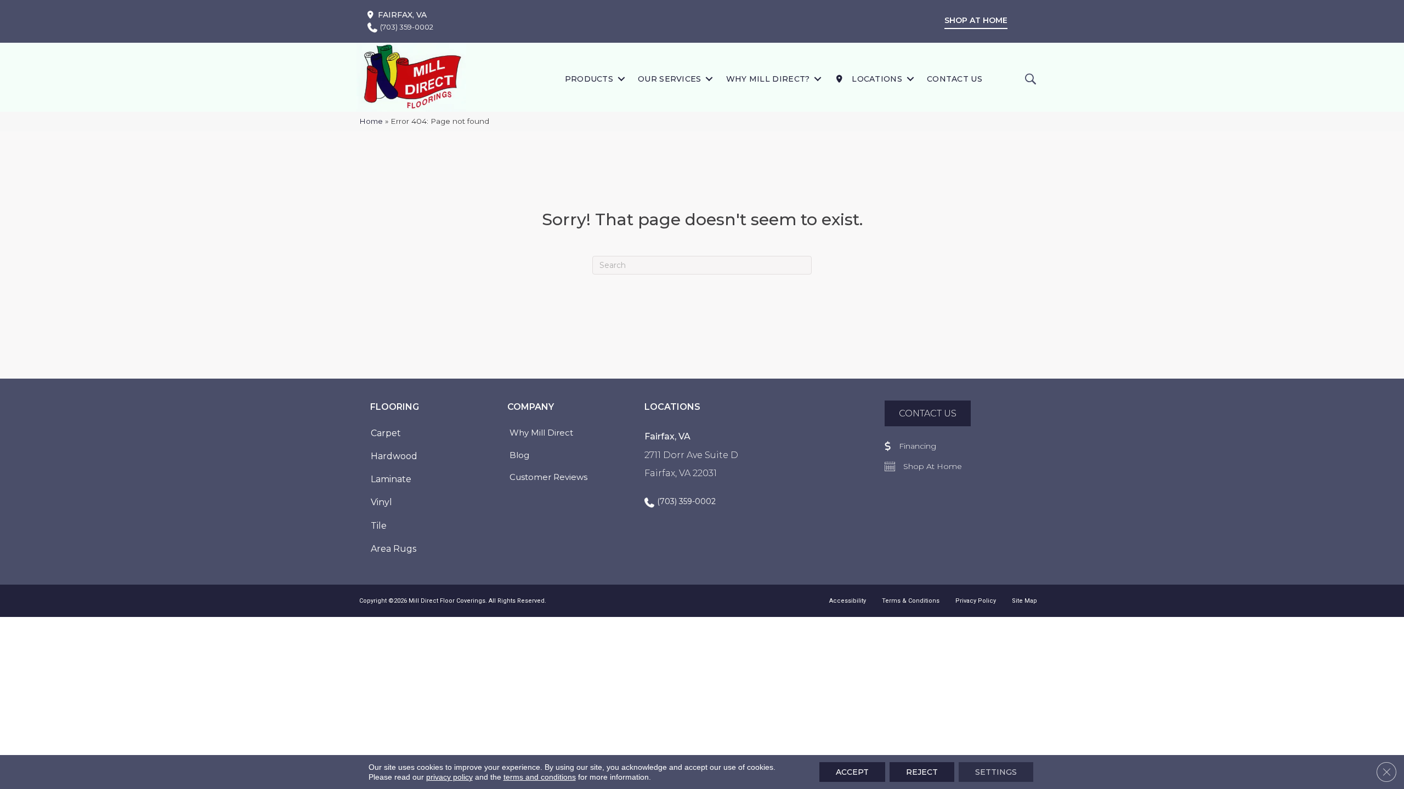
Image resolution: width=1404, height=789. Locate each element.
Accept (852, 772)
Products (589, 79)
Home (371, 121)
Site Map (1024, 600)
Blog (519, 455)
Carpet (386, 433)
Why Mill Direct (541, 432)
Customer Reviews (548, 477)
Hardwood (394, 456)
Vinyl (381, 502)
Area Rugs (393, 549)
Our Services (669, 79)
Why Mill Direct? (768, 79)
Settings (996, 772)
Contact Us (954, 79)
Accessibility (847, 600)
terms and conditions (539, 777)
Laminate (391, 479)
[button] (621, 78)
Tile (379, 526)
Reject (922, 772)
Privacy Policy (975, 600)
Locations (876, 79)
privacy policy (449, 777)
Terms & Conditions (910, 600)
